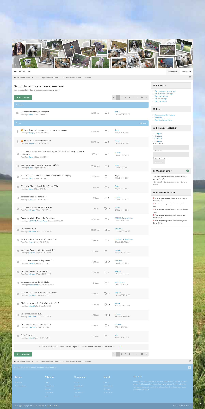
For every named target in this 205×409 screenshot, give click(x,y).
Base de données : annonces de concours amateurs (46, 130)
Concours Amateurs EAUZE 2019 (35, 271)
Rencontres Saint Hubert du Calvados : (38, 218)
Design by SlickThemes (182, 406)
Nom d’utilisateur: (159, 144)
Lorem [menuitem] (47, 382)
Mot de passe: (157, 151)
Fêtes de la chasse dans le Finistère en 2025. (40, 165)
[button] (114, 97)
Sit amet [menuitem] (48, 389)
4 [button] (129, 98)
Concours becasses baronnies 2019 (36, 324)
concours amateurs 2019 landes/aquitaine (39, 292)
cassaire (118, 153)
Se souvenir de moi (159, 158)
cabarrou (32, 327)
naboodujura (34, 285)
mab (116, 335)
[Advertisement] (102, 19)
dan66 (117, 130)
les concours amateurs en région (35, 112)
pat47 (31, 199)
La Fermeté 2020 (28, 229)
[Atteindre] (190, 77)
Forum (22, 71)
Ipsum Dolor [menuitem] (49, 386)
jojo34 (117, 303)
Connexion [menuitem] (186, 72)
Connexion (158, 138)
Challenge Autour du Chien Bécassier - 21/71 (40, 303)
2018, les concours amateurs (38, 140)
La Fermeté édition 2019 (31, 314)
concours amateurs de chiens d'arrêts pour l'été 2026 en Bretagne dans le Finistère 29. (52, 152)
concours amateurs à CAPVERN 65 (36, 207)
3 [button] (125, 98)
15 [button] (142, 98)
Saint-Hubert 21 (28, 335)
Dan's (31, 157)
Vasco (31, 242)
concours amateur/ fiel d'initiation (35, 282)
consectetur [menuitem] (49, 392)
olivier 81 (118, 229)
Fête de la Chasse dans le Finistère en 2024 (39, 186)
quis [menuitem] (46, 396)
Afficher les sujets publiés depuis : (58, 346)
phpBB (28, 406)
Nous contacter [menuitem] (50, 367)
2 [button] (121, 98)
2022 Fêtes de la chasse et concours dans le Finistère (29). (46, 175)
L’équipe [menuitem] (18, 382)
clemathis (118, 261)
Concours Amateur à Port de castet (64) (38, 250)
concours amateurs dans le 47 (34, 197)
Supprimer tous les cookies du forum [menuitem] (30, 367)
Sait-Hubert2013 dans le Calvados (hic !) (38, 239)
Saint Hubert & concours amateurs (39, 86)
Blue (31, 114)
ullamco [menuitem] (77, 396)
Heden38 (32, 231)
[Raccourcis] (15, 71)
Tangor (31, 133)
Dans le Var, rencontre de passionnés (37, 260)
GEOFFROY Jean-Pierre (38, 221)
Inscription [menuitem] (173, 72)
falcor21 (32, 306)
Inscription (158, 141)
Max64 (117, 207)
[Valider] (120, 346)
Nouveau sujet (24, 97)
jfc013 (117, 112)
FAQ (29, 71)
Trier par (91, 346)
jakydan (32, 210)
